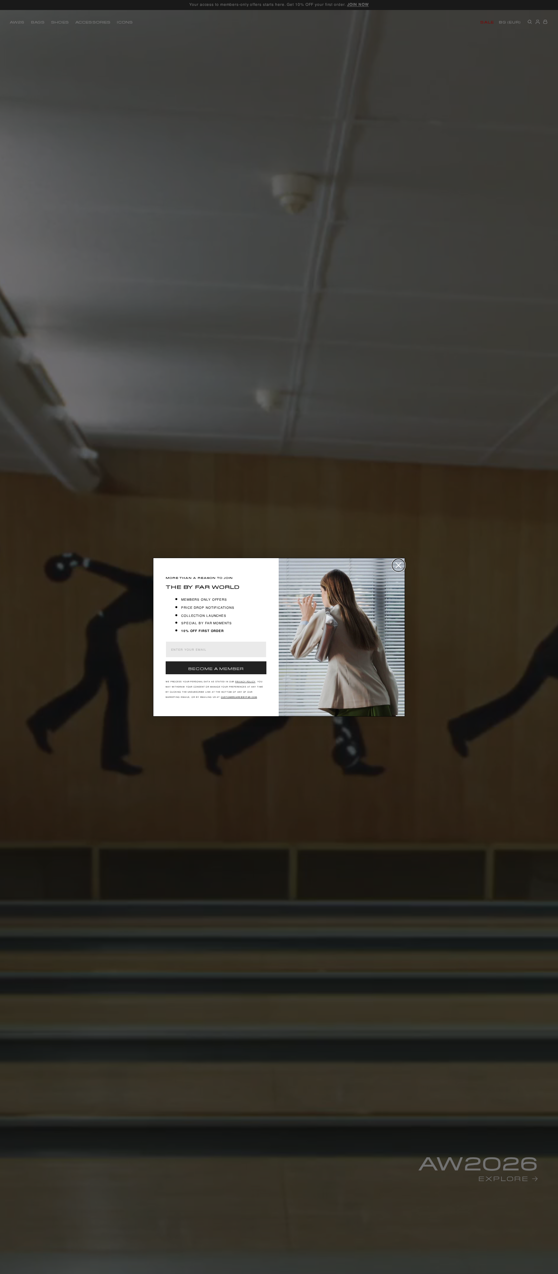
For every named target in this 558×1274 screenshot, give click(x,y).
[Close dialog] (398, 565)
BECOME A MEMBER (216, 668)
